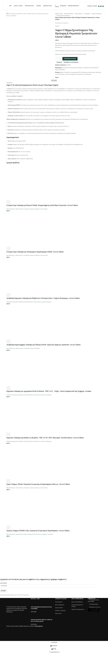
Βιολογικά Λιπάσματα (18, 302)
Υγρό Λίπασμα (44, 209)
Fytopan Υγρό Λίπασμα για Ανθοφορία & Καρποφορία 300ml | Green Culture (35, 251)
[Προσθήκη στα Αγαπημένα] (21, 202)
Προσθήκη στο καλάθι (70, 58)
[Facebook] (90, 610)
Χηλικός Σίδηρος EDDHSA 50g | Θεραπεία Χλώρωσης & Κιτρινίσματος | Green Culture (38, 530)
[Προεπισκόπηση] (13, 202)
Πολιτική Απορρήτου (24, 595)
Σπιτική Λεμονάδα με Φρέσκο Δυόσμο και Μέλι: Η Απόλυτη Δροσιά (41, 620)
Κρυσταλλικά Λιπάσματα (63, 15)
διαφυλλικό (68, 72)
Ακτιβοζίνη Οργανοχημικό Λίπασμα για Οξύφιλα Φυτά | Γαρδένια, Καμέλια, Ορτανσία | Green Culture (43, 344)
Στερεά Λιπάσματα (46, 302)
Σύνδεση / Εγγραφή (60, 610)
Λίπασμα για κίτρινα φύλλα (88, 72)
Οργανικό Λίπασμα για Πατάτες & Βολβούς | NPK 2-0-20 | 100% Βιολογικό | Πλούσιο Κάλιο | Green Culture (45, 437)
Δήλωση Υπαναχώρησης (77, 609)
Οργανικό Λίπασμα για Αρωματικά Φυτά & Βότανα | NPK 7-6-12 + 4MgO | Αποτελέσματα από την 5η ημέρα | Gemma (48, 391)
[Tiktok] (98, 610)
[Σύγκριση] (17, 202)
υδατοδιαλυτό (87, 74)
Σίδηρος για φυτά (65, 74)
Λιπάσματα (87, 13)
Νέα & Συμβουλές (59, 605)
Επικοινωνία (58, 613)
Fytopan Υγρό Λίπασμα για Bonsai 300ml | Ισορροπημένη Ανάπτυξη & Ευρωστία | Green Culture (42, 205)
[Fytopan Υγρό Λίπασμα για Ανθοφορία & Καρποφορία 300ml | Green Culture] (23, 229)
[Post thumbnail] (34, 603)
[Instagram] (94, 610)
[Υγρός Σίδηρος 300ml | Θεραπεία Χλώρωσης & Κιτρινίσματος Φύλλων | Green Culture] (23, 461)
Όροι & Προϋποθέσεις (77, 602)
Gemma (57, 26)
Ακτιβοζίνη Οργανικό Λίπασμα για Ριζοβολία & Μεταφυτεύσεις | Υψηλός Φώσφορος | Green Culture (43, 298)
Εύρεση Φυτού (59, 607)
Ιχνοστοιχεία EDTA (76, 72)
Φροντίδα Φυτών (68, 13)
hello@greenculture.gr (94, 607)
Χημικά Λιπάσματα (96, 13)
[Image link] (15, 602)
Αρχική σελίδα (59, 13)
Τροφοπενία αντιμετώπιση (77, 74)
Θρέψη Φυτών (79, 13)
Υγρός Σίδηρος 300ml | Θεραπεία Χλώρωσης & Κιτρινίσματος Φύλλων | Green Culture (38, 484)
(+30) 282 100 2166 (93, 604)
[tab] (54, 80)
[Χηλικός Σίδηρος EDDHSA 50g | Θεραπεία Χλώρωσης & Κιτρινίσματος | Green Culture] (23, 508)
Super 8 (62, 72)
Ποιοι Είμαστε (58, 602)
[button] (8, 202)
